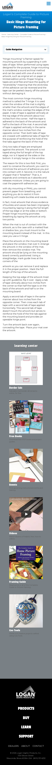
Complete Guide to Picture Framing (32, 34)
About (25, 746)
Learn (26, 727)
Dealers (13, 746)
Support (26, 736)
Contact (38, 746)
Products (26, 708)
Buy (26, 718)
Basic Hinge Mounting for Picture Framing (16, 36)
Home (4, 34)
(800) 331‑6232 (39, 758)
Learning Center (13, 34)
